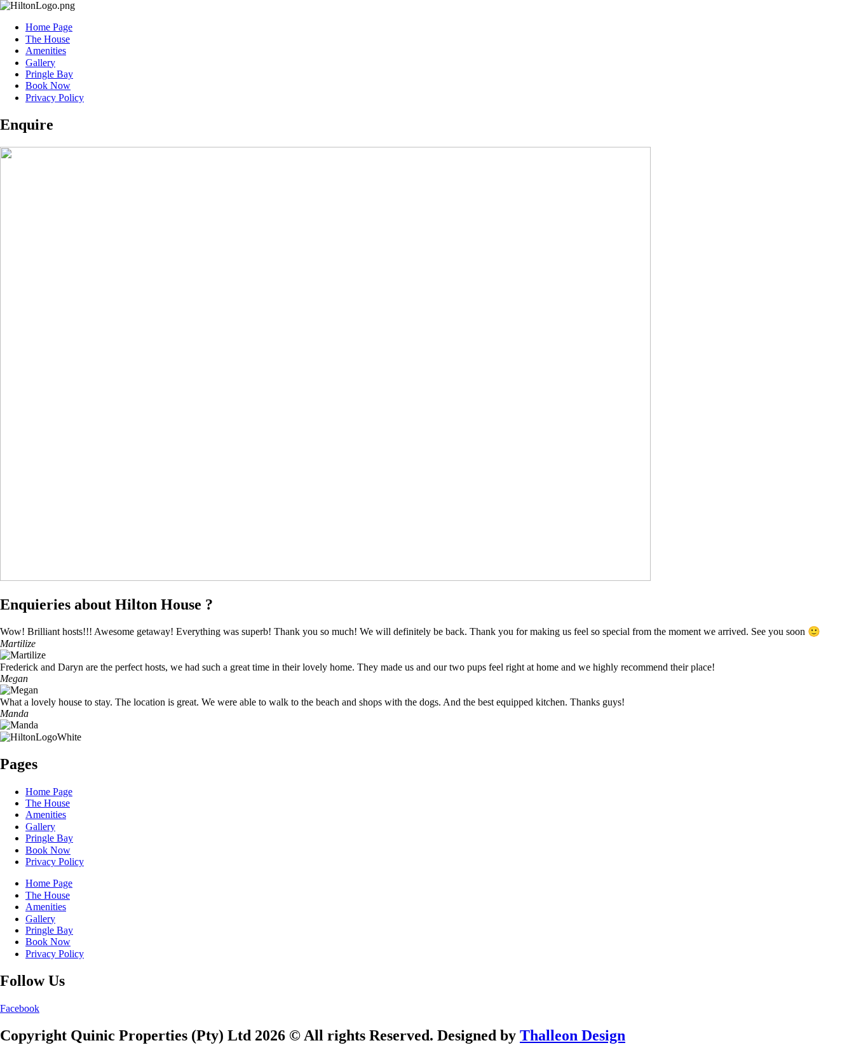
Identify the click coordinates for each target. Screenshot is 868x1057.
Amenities (45, 50)
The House (47, 39)
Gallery (40, 62)
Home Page (48, 27)
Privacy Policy (54, 97)
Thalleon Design (572, 1035)
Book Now (48, 85)
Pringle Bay (49, 74)
